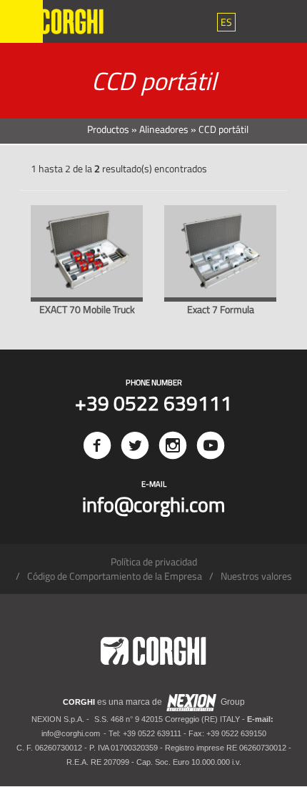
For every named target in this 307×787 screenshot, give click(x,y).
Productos (108, 129)
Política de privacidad (154, 561)
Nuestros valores (256, 575)
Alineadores (163, 129)
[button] (226, 22)
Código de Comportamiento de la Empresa (114, 575)
